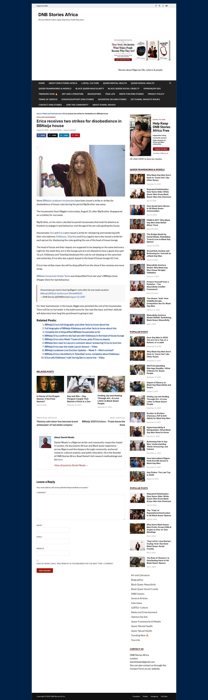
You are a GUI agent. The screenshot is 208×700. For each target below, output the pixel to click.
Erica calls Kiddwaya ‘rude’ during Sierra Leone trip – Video (75, 357)
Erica (61, 232)
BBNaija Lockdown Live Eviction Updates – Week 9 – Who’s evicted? (79, 350)
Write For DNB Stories (131, 94)
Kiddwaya (61, 236)
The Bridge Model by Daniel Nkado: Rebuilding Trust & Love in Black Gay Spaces (158, 238)
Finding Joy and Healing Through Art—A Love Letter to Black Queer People (158, 400)
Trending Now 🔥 (48, 94)
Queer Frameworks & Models (55, 88)
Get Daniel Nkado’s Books (145, 99)
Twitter (145, 696)
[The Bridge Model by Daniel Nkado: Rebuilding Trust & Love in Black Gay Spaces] (137, 234)
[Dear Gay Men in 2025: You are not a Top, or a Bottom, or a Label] (137, 338)
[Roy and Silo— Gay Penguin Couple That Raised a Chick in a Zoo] (81, 385)
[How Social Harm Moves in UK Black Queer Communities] (137, 206)
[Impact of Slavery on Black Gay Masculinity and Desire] (137, 383)
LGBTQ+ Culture (90, 83)
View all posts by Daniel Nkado (71, 465)
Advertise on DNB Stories (112, 99)
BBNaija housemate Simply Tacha (53, 276)
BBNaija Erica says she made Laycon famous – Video (71, 346)
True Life (110, 94)
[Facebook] (156, 6)
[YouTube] (166, 6)
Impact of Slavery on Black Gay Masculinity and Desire (159, 385)
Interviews (136, 603)
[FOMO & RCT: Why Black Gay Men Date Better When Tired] (137, 220)
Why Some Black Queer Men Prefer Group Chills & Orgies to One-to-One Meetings (159, 528)
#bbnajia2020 (46, 293)
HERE (141, 158)
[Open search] (170, 83)
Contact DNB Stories (50, 104)
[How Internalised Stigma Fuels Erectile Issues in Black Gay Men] (137, 458)
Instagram (154, 696)
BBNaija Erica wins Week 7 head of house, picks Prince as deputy (77, 339)
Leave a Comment (69, 130)
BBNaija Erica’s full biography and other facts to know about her (77, 324)
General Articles (139, 598)
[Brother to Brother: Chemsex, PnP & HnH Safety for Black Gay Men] (137, 413)
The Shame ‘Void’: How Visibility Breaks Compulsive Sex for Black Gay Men (159, 302)
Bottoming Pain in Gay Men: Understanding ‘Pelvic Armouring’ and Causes (157, 445)
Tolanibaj (72, 236)
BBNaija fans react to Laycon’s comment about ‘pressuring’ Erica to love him (83, 342)
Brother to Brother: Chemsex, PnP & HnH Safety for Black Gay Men (158, 416)
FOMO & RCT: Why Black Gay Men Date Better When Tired (158, 222)
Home (42, 83)
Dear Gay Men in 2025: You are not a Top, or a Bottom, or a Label (157, 340)
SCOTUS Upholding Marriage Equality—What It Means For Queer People (158, 369)
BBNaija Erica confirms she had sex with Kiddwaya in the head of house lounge (84, 335)
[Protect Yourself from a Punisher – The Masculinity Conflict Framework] (137, 282)
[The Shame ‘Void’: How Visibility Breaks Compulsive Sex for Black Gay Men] (137, 298)
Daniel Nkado (57, 130)
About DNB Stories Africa (63, 83)
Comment (42, 493)
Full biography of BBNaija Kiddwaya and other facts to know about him (81, 328)
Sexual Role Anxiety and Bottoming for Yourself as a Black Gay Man (159, 253)
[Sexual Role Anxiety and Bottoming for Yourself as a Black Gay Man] (137, 251)
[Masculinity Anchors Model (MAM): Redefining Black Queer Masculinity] (137, 315)
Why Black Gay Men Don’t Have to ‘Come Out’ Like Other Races (159, 177)
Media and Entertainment (52, 113)
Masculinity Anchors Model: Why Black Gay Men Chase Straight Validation (157, 269)
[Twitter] (159, 6)
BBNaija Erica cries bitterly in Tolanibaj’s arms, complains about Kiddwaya (82, 354)
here (60, 459)
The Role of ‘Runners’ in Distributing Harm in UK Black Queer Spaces (158, 560)
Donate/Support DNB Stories (78, 99)
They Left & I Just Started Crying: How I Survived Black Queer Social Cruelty (159, 545)
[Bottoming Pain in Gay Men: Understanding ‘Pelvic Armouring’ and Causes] (137, 442)
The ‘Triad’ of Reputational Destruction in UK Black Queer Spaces (159, 513)
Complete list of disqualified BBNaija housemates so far (72, 332)
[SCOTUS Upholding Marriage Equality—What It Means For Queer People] (137, 366)
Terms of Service (48, 99)
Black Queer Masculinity (89, 88)
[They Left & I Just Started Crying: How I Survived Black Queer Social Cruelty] (137, 541)
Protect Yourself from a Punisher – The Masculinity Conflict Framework (158, 285)
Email (40, 537)
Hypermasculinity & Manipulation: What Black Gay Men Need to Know (159, 430)
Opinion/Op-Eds (152, 88)
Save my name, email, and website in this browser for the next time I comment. (75, 564)
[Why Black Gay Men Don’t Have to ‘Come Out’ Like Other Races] (137, 175)
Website (40, 548)
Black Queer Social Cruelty (123, 88)
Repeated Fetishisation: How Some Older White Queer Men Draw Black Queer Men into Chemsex (159, 193)
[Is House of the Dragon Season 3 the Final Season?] (50, 385)
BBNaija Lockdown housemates (59, 200)
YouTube (164, 696)
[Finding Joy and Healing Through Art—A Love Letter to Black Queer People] (111, 384)
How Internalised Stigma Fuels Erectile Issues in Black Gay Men (158, 461)
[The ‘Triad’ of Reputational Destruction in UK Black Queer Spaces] (137, 510)
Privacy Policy (156, 94)
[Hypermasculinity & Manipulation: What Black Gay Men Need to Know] (137, 427)
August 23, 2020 (77, 296)
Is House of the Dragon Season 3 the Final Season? (48, 399)
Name (40, 525)
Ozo (52, 232)
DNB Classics (137, 593)
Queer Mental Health (115, 83)
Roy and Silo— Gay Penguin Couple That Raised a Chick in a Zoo (78, 399)
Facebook (136, 696)
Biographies (94, 94)
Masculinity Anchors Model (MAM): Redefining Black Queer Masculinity (159, 317)
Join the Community (77, 104)
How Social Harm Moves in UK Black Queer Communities (158, 208)
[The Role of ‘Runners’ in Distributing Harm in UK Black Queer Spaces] (137, 558)
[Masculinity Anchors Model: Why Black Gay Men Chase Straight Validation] (137, 265)
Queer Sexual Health (142, 83)
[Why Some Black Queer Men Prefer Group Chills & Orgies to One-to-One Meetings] (137, 525)
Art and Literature (72, 94)
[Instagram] (163, 6)
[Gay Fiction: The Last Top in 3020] (137, 472)
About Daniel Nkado (104, 104)
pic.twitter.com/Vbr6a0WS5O (68, 293)
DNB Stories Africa (58, 14)
